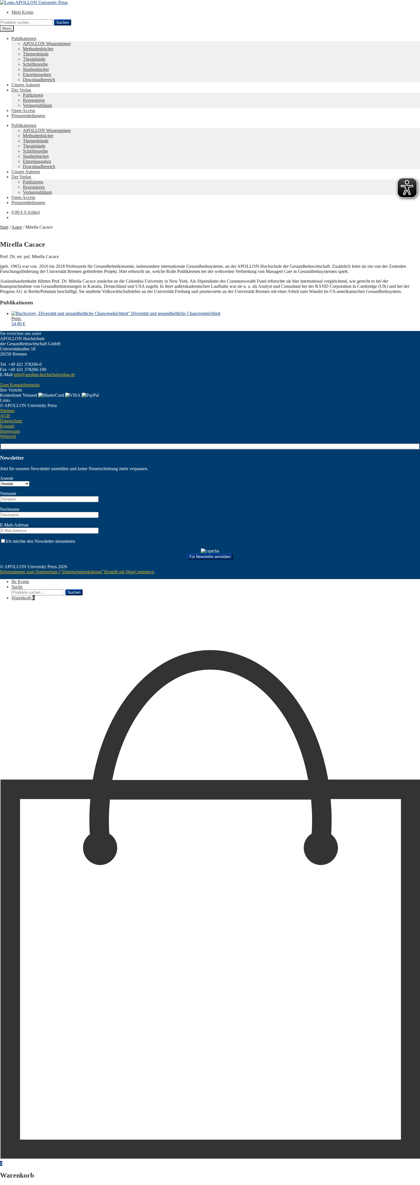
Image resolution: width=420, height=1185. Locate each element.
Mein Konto (22, 12)
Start (4, 227)
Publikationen (23, 38)
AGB (5, 415)
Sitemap (7, 410)
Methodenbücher (38, 48)
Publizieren (33, 95)
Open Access (23, 110)
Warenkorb (23, 597)
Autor (16, 227)
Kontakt (7, 426)
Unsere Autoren (25, 84)
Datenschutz (11, 420)
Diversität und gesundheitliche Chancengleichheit (115, 318)
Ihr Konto (20, 581)
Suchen (62, 22)
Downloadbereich (39, 79)
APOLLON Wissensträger (47, 43)
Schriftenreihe (35, 64)
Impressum (10, 431)
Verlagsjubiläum (37, 105)
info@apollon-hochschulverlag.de (44, 374)
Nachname (9, 509)
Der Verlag (21, 89)
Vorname (8, 493)
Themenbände (36, 53)
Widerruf (8, 436)
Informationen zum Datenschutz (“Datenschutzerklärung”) (52, 571)
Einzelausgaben (37, 74)
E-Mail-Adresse (14, 524)
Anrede (6, 478)
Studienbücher (36, 69)
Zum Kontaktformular (20, 384)
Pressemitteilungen (28, 115)
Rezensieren (34, 100)
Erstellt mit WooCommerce (129, 571)
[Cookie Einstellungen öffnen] (43, 646)
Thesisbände (34, 59)
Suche (17, 586)
